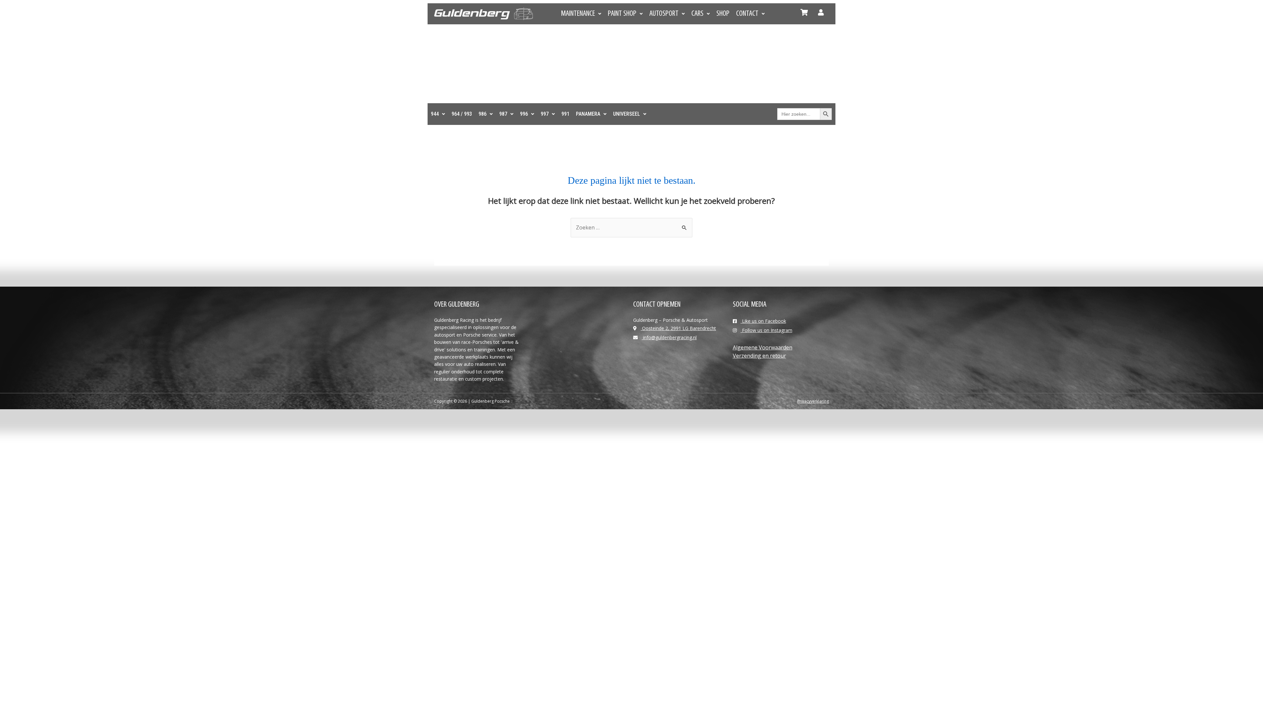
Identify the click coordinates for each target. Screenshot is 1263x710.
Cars (697, 14)
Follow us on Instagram (766, 330)
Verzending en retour (759, 355)
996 (524, 114)
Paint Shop (622, 14)
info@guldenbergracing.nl (669, 337)
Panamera (588, 114)
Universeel (626, 114)
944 (435, 114)
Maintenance (578, 14)
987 (503, 114)
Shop (723, 14)
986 (482, 114)
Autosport (664, 14)
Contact (747, 14)
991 (565, 114)
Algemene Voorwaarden (762, 347)
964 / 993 (462, 114)
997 (545, 114)
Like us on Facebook (763, 321)
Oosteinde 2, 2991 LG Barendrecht (678, 328)
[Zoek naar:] (631, 227)
